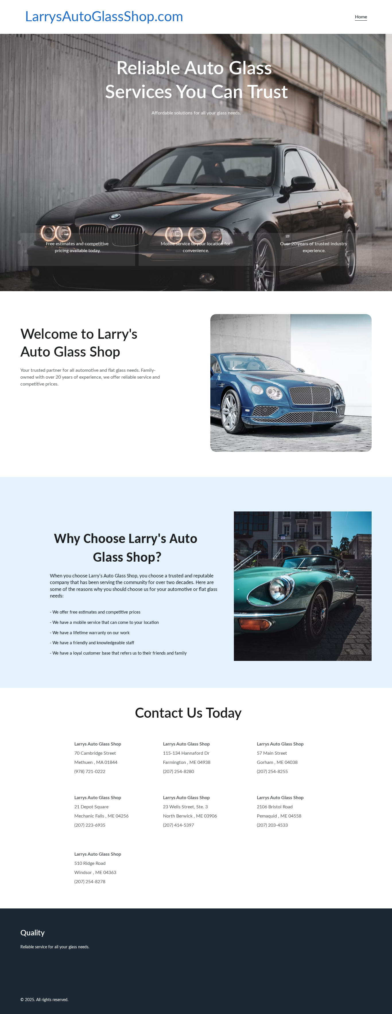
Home (361, 17)
